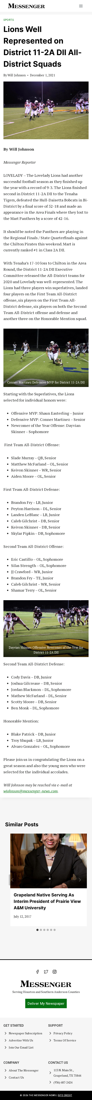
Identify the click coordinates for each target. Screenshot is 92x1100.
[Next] (79, 880)
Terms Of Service (64, 1040)
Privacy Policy (62, 1033)
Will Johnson (16, 75)
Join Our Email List (21, 1047)
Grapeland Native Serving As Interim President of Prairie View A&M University (47, 901)
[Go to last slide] (12, 880)
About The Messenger (24, 1070)
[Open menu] (81, 6)
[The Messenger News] (26, 6)
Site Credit (65, 1095)
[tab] (37, 930)
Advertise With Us (21, 1040)
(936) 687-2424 (62, 1082)
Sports (8, 19)
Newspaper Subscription (25, 1033)
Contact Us (16, 1077)
